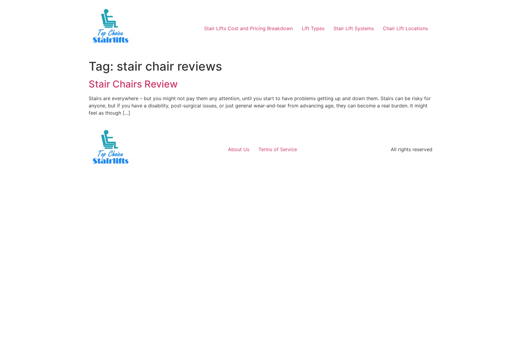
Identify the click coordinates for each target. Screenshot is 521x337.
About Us (238, 149)
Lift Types (313, 28)
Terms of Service (277, 149)
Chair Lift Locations (405, 28)
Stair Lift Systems (353, 28)
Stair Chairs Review (133, 84)
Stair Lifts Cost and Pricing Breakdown (248, 28)
